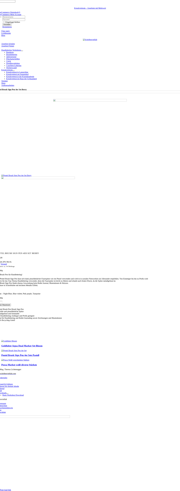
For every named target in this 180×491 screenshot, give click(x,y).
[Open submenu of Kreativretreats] (14, 70)
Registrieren (7, 27)
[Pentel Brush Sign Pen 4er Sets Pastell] (14, 351)
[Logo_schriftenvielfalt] (90, 40)
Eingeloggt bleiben (12, 22)
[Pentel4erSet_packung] (38, 178)
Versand (4, 264)
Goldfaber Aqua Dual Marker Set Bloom (21, 346)
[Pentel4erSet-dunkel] (16, 175)
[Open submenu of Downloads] (7, 393)
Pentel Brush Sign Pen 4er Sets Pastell (20, 355)
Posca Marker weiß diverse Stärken (19, 364)
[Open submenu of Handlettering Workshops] (22, 50)
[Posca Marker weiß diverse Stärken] (15, 360)
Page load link (5, 490)
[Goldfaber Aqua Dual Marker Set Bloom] (9, 341)
